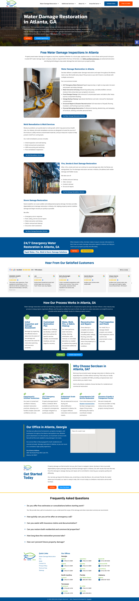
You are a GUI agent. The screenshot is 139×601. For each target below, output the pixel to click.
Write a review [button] (124, 270)
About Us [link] (81, 4)
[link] (137, 42)
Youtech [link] (89, 599)
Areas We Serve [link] (94, 4)
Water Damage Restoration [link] (48, 4)
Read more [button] (12, 290)
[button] (131, 283)
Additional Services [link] (68, 4)
